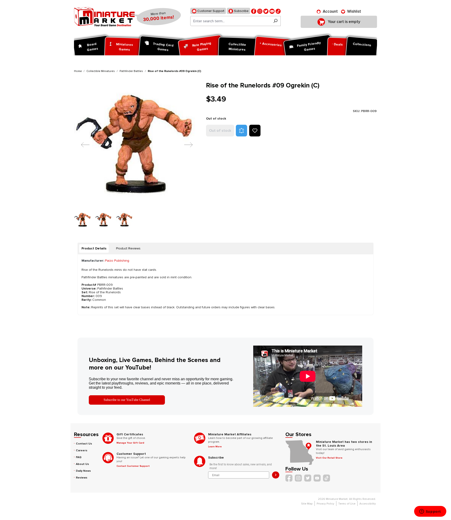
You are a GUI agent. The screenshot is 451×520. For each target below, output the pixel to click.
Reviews (81, 477)
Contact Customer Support (133, 466)
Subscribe (241, 11)
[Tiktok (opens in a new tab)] (278, 11)
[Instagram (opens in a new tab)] (259, 11)
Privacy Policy (325, 503)
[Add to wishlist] (254, 130)
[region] (137, 155)
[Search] (275, 21)
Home (78, 71)
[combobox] (230, 21)
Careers (81, 450)
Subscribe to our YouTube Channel (127, 400)
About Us (82, 464)
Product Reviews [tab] (128, 248)
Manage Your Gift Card (130, 442)
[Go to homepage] (104, 16)
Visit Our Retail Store (329, 457)
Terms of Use (346, 503)
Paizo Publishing (117, 261)
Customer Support (210, 11)
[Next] (184, 144)
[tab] (94, 248)
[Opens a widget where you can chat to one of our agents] (430, 512)
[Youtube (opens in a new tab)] (272, 11)
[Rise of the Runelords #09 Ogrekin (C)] (137, 144)
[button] (241, 130)
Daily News (83, 471)
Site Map (307, 503)
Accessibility (367, 503)
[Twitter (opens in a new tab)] (265, 11)
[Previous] (81, 144)
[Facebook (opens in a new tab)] (253, 11)
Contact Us (84, 443)
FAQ (79, 457)
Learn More (215, 446)
